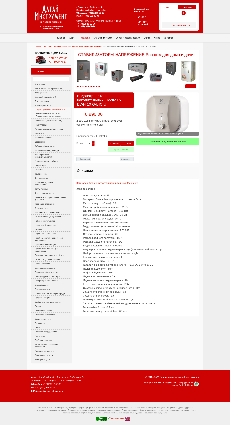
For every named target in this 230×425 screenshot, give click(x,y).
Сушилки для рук (43, 319)
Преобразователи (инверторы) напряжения (49, 239)
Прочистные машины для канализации (46, 250)
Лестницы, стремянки (44, 204)
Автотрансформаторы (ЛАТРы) (49, 88)
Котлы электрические (45, 193)
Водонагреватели (62, 46)
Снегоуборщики (42, 285)
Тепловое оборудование (46, 332)
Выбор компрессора (130, 410)
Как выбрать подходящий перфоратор (70, 408)
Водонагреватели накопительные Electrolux (113, 183)
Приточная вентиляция (45, 244)
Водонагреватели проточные (48, 116)
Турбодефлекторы (43, 340)
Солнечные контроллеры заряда (50, 293)
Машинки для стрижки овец (47, 212)
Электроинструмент (44, 355)
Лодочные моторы (43, 208)
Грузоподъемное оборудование (49, 129)
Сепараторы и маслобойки (47, 281)
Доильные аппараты (44, 137)
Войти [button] (166, 7)
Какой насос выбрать (45, 408)
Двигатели (39, 133)
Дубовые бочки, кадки (45, 146)
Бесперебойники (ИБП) (45, 97)
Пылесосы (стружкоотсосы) (47, 259)
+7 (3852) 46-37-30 (85, 24)
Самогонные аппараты (45, 268)
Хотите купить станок (92, 413)
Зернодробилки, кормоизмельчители (44, 155)
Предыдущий (85, 159)
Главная (37, 46)
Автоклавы (40, 84)
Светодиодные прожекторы (47, 276)
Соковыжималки (42, 289)
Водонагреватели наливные (48, 113)
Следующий (125, 159)
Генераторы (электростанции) (48, 120)
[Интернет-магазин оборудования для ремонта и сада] (51, 13)
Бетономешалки (42, 101)
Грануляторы (41, 125)
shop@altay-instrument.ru (94, 10)
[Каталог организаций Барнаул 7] (101, 418)
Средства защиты (43, 298)
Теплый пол (40, 336)
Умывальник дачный (44, 351)
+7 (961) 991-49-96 (85, 26)
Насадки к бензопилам (45, 225)
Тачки (37, 327)
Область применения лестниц (151, 410)
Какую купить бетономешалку (177, 410)
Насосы (38, 229)
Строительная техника (45, 315)
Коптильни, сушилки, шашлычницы (44, 183)
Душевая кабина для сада (47, 150)
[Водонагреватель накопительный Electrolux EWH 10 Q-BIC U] (167, 114)
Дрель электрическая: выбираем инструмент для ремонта (153, 408)
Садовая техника (42, 264)
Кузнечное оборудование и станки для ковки (50, 198)
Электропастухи (42, 359)
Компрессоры (41, 174)
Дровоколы (40, 142)
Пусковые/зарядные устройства (49, 255)
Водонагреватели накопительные (86, 46)
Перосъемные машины (45, 233)
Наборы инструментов (45, 221)
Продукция (47, 46)
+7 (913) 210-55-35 (95, 13)
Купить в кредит (121, 149)
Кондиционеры (41, 178)
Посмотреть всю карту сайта (155, 413)
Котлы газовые (41, 189)
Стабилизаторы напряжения (48, 302)
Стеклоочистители (43, 310)
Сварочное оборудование (46, 272)
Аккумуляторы (41, 93)
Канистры (39, 169)
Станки (38, 306)
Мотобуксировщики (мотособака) (50, 216)
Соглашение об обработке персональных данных (122, 413)
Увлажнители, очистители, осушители (47, 345)
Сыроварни (40, 323)
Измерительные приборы (46, 161)
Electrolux (102, 136)
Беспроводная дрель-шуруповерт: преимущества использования (94, 410)
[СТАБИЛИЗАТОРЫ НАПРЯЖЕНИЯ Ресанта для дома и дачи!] (136, 68)
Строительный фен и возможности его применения (107, 408)
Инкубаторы (40, 165)
